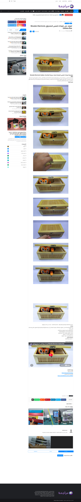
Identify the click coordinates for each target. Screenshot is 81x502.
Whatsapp (37, 399)
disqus (51, 451)
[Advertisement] (27, 5)
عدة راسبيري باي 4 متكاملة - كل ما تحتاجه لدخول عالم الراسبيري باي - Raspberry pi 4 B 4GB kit (17, 133)
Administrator (64, 430)
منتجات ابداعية (44, 11)
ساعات (21, 11)
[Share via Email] (33, 400)
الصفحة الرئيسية (68, 21)
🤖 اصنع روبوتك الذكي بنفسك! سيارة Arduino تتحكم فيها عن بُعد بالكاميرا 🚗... (14, 37)
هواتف (62, 11)
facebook (63, 399)
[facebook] (13, 1)
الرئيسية (75, 11)
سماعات (26, 11)
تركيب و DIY (16, 153)
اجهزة (66, 11)
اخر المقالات (23, 29)
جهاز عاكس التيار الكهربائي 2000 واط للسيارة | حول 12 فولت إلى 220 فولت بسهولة (65, 418)
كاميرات (31, 11)
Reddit (43, 399)
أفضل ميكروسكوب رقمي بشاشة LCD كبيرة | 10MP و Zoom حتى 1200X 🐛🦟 (46, 15)
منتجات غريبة (37, 11)
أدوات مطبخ (50, 11)
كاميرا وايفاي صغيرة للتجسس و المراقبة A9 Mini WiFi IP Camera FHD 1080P (14, 102)
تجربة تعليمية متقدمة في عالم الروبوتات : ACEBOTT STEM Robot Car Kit (14, 33)
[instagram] (11, 1)
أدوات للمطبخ (22, 69)
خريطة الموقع (70, 1)
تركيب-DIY (56, 11)
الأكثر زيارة (16, 29)
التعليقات (10, 29)
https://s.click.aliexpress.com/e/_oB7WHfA (65, 375)
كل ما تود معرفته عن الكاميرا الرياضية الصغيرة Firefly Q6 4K (14, 111)
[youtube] (15, 1)
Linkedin (53, 399)
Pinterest (48, 399)
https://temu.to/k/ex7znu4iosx (67, 372)
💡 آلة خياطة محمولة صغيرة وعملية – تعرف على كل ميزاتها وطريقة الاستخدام (51, 418)
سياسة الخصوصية (64, 1)
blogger (65, 451)
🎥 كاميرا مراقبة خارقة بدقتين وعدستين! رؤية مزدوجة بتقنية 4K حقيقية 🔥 (14, 42)
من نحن (57, 1)
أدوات (70, 11)
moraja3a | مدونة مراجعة (58, 500)
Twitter (59, 399)
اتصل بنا (60, 1)
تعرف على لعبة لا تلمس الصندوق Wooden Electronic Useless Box (45, 21)
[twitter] (9, 1)
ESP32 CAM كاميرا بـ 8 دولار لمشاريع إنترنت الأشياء (15, 107)
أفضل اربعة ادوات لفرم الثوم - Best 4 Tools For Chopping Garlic (18, 71)
